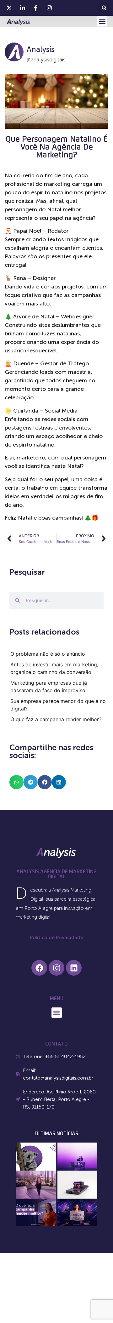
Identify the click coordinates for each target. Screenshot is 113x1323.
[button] (104, 8)
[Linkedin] (74, 968)
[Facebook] (39, 968)
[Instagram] (56, 968)
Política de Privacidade (56, 937)
